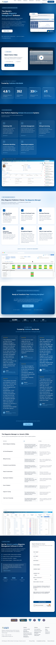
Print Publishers (37, 629)
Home (15, 0)
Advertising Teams (38, 630)
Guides (46, 630)
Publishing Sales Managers (37, 633)
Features (19, 0)
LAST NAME (35, 556)
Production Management (26, 636)
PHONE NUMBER (36, 564)
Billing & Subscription (27, 633)
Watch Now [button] (10, 65)
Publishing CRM (26, 629)
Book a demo (50, 1)
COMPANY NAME (36, 569)
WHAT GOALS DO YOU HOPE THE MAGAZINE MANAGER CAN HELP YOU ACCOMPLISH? (41, 593)
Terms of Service (50, 640)
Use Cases (38, 0)
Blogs (46, 629)
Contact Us (44, 0)
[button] (41, 58)
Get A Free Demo (42, 601)
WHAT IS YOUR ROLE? (37, 577)
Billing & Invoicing (6, 458)
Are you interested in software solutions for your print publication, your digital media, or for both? (41, 587)
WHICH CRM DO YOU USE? (38, 581)
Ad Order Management (8, 451)
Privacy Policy (32, 640)
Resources (31, 0)
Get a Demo (28, 424)
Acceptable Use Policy (41, 640)
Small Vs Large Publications (37, 635)
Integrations (44, 3)
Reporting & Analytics (27, 634)
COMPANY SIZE (36, 573)
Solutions (25, 0)
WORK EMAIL (36, 560)
